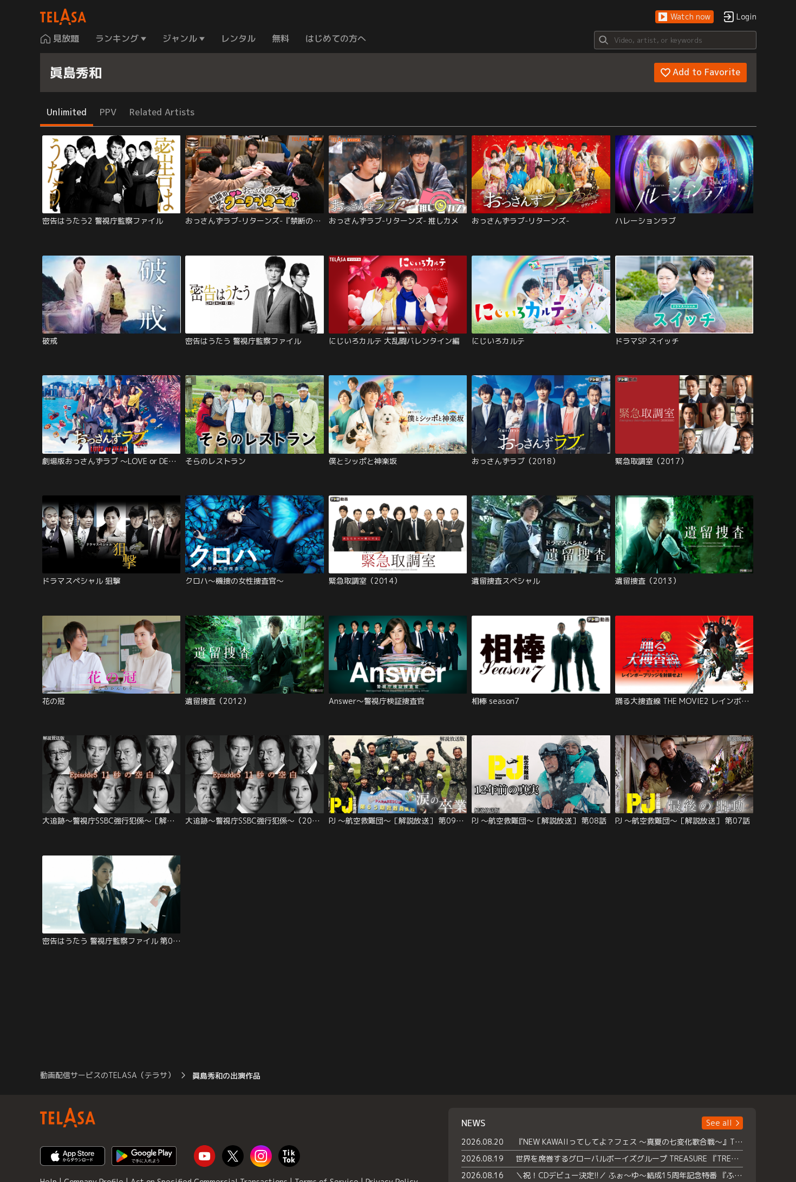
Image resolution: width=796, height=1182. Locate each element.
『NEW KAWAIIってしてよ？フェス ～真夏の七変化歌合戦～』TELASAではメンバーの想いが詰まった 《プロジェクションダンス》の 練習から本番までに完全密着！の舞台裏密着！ (629, 1142)
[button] (684, 17)
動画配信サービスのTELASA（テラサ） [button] (107, 1075)
